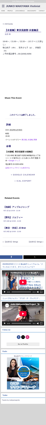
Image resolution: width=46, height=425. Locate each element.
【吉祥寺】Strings (10, 242)
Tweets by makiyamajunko (11, 400)
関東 (35, 139)
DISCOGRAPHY (31, 10)
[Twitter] (10, 104)
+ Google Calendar (23, 175)
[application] (23, 282)
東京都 (24, 139)
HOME (3, 10)
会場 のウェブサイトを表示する (17, 168)
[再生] (5, 292)
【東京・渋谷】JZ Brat (15, 228)
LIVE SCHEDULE (20, 10)
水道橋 (30, 139)
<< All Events (8, 24)
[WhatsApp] (20, 104)
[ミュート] (38, 292)
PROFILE (10, 10)
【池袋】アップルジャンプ (16, 207)
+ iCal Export (23, 181)
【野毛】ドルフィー (13, 217)
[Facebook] (5, 104)
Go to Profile (23, 344)
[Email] (15, 104)
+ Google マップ (13, 160)
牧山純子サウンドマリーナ (23, 356)
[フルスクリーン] (41, 292)
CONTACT (42, 10)
